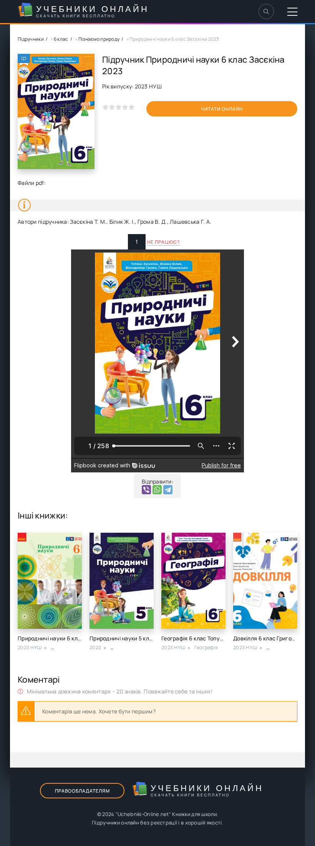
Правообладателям (82, 791)
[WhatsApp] (157, 489)
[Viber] (146, 489)
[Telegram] (167, 489)
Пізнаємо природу (98, 39)
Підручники (31, 39)
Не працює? (163, 242)
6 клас (61, 39)
